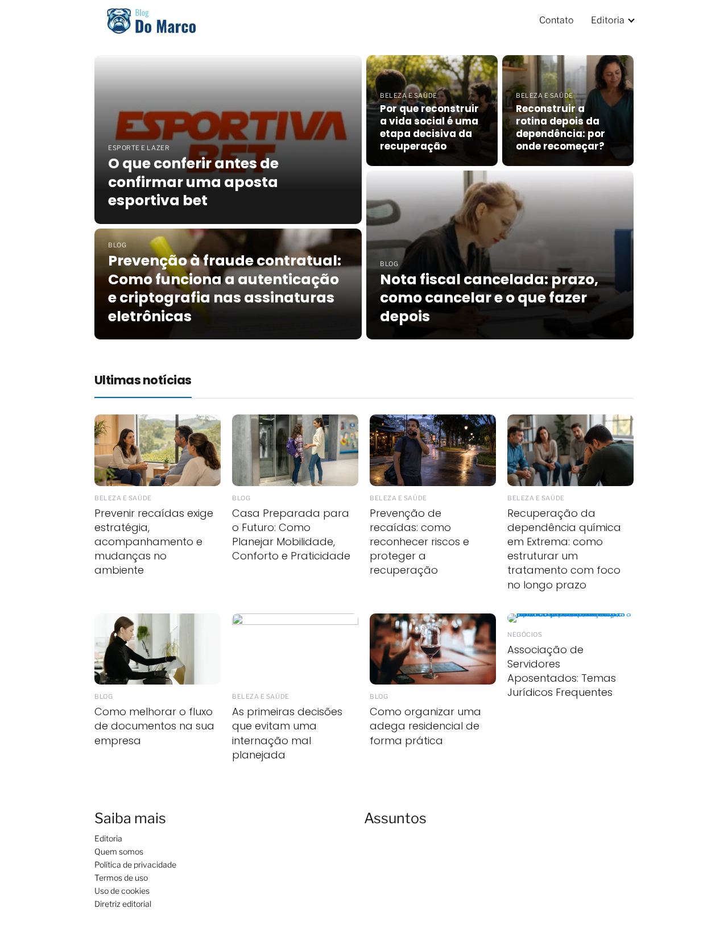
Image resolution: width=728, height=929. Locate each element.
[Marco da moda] (151, 19)
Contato (556, 20)
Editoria (607, 20)
